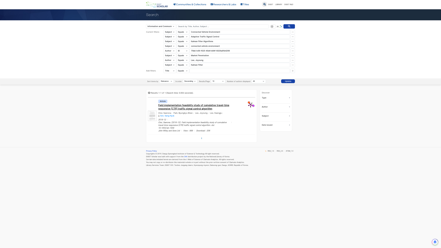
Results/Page (204, 81)
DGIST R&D (288, 5)
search (264, 4)
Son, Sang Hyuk (167, 116)
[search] (289, 26)
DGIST (270, 5)
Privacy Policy (151, 151)
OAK (185, 157)
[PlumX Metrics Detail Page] (250, 105)
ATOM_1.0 (289, 151)
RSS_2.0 (280, 151)
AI (278, 27)
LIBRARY (278, 5)
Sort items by (152, 81)
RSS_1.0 (271, 151)
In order (178, 81)
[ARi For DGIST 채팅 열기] (435, 242)
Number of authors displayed (238, 81)
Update (288, 81)
